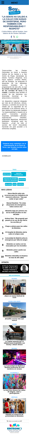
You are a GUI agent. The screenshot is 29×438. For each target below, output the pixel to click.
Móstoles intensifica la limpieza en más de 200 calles (16, 256)
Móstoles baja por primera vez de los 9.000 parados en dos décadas (16, 212)
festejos (22, 179)
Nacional (14, 278)
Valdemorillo (14, 372)
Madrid (14, 324)
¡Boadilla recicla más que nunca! (14, 319)
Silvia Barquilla (14, 58)
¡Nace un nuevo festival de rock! (14, 296)
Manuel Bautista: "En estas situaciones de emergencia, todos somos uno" (16, 205)
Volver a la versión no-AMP (15, 421)
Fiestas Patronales (18, 174)
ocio (14, 184)
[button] (2, 2)
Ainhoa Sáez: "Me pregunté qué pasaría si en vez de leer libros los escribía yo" (16, 220)
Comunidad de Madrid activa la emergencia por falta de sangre (16, 239)
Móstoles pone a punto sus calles (16, 251)
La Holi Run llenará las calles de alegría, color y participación (14, 391)
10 (2, 256)
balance (8, 184)
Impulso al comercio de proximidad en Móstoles (14, 415)
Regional (14, 348)
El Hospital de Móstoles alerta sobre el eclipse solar (16, 233)
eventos (20, 184)
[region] (14, 63)
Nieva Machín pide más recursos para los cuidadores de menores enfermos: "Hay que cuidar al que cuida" (16, 196)
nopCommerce (16, 432)
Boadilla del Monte (14, 301)
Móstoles (6, 174)
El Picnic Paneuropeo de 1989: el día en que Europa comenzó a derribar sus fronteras (10, 268)
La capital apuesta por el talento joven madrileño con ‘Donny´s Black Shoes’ (14, 343)
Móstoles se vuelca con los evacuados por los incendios (16, 245)
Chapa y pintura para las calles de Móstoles (16, 227)
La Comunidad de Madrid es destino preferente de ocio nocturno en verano (14, 367)
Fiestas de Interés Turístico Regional (10, 179)
